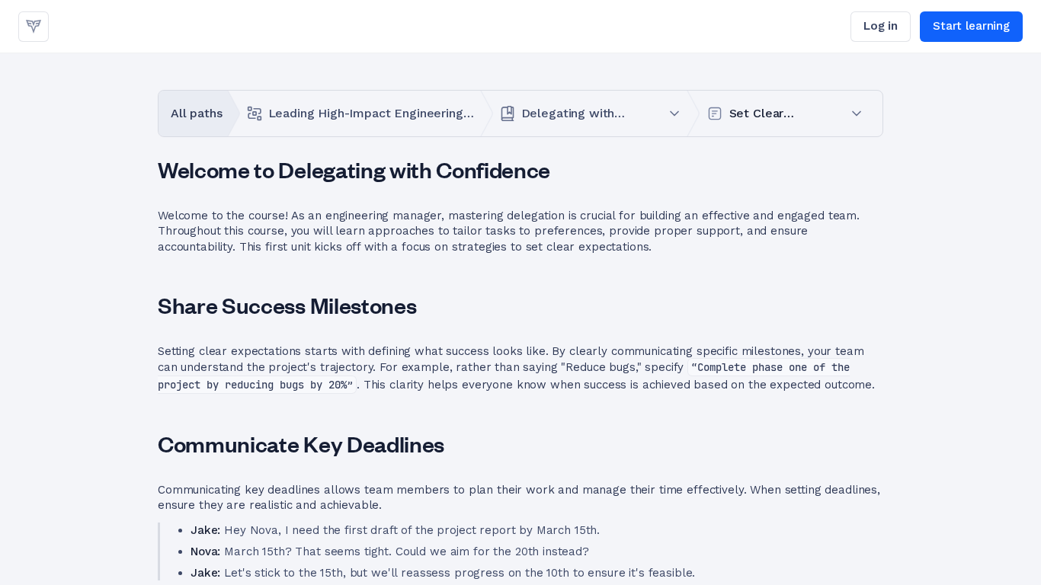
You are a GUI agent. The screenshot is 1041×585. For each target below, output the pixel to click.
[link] (33, 26)
